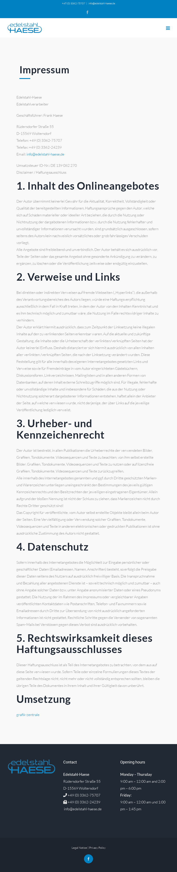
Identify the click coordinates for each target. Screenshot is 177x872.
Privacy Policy (97, 847)
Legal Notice (79, 847)
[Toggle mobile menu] (168, 28)
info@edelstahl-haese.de (101, 3)
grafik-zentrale (28, 714)
